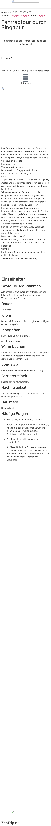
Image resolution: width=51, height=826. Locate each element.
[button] (25, 8)
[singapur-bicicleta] (25, 103)
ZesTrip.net (11, 823)
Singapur (15, 15)
